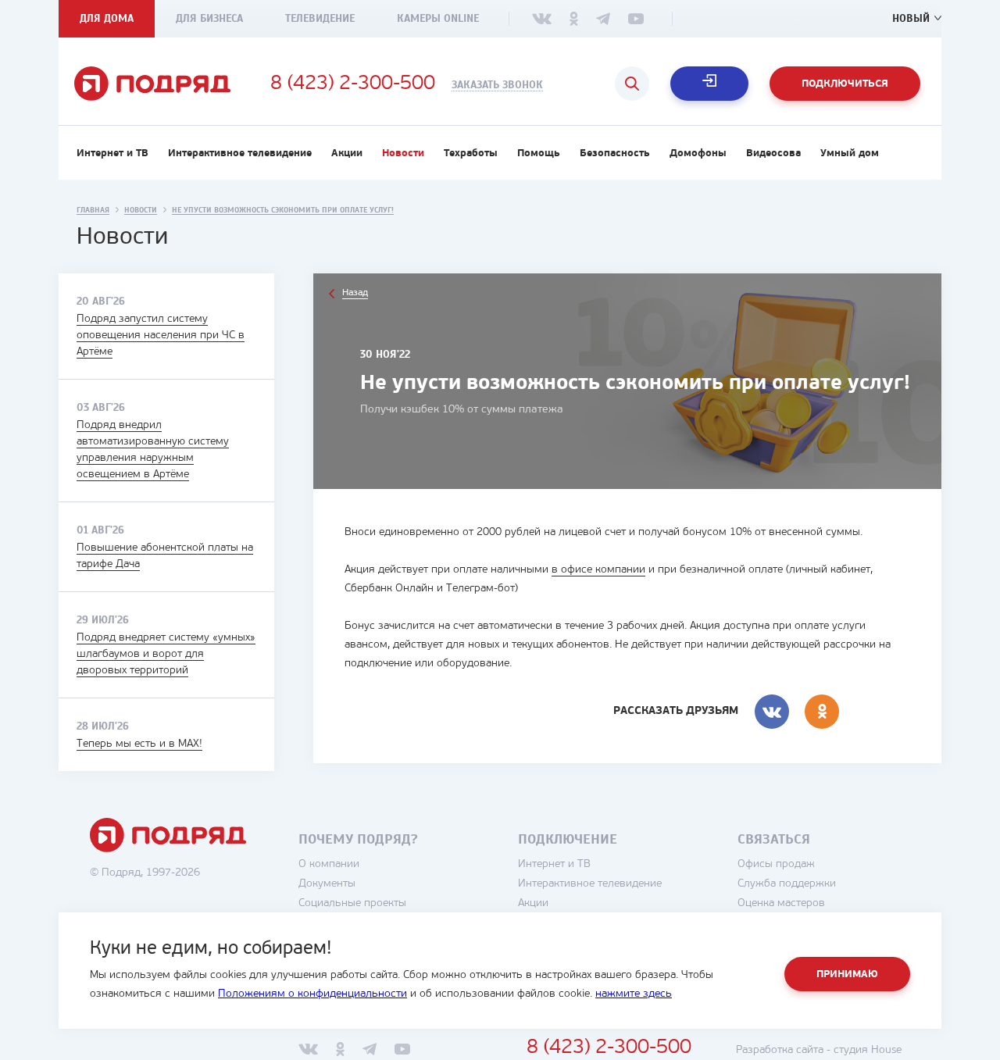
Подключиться (845, 84)
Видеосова (773, 153)
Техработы (471, 153)
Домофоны (698, 153)
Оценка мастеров (781, 903)
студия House (868, 1050)
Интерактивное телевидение (240, 153)
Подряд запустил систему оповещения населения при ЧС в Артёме (161, 335)
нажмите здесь (633, 994)
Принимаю (847, 974)
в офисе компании (598, 570)
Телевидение (320, 18)
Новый (911, 18)
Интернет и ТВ (112, 153)
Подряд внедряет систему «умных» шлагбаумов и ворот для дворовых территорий (166, 654)
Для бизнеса (209, 18)
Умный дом (849, 153)
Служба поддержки (787, 884)
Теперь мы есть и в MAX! (139, 744)
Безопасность (615, 153)
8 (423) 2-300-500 (352, 84)
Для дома (107, 18)
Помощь (538, 153)
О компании (328, 864)
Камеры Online (438, 18)
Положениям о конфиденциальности (312, 994)
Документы (326, 884)
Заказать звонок (497, 85)
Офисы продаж (776, 864)
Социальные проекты (352, 903)
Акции (346, 153)
